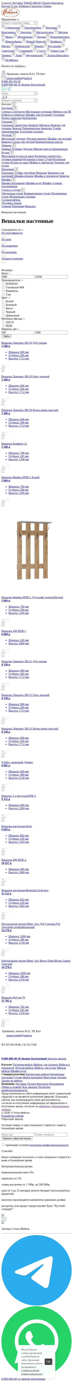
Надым (41, 36)
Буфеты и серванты (13, 114)
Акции (17, 203)
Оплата (46, 2)
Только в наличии (12, 258)
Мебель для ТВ (62, 111)
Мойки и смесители (41, 162)
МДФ (9, 325)
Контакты (57, 2)
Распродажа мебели (37, 1074)
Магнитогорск (44, 32)
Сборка (47, 6)
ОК (48, 1361)
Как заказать (30, 1087)
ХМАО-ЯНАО (32, 2)
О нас (14, 6)
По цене (6, 239)
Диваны (6, 145)
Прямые (6, 148)
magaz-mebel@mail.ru (19, 78)
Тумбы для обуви (25, 172)
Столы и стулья (11, 189)
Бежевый (11, 304)
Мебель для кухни (45, 1067)
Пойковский (22, 46)
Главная (6, 2)
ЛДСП (10, 322)
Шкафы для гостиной (39, 114)
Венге (9, 308)
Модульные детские (13, 138)
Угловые (17, 148)
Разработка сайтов (12, 1115)
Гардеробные (9, 186)
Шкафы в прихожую (46, 176)
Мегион (63, 32)
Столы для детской (23, 141)
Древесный (12, 315)
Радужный (54, 46)
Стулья (48, 159)
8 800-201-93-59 (10, 81)
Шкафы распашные (13, 183)
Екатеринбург (33, 27)
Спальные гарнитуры (14, 125)
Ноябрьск (56, 41)
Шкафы (6, 179)
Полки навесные (11, 118)
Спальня (6, 121)
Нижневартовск (60, 36)
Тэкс (8, 294)
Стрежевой (25, 50)
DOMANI (12, 283)
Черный (10, 311)
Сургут (41, 50)
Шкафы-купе (33, 183)
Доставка (17, 2)
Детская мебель (24, 1067)
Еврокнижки (60, 148)
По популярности (12, 232)
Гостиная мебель (23, 1064)
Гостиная (7, 108)
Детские (28, 148)
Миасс (9, 36)
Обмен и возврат (11, 1087)
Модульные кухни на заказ (17, 156)
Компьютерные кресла (49, 141)
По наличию (9, 252)
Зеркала (16, 128)
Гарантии (36, 6)
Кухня (5, 152)
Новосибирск (13, 41)
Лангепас (25, 32)
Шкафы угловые (52, 183)
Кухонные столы (33, 159)
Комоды (6, 141)
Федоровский (34, 55)
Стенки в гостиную (13, 111)
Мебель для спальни (45, 1064)
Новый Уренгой (36, 41)
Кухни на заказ (20, 162)
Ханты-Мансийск (58, 55)
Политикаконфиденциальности (25, 1089)
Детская (6, 135)
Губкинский (13, 27)
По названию (9, 245)
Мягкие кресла (42, 148)
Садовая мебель (10, 199)
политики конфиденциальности (49, 1145)
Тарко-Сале (57, 50)
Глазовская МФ (15, 287)
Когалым (51, 27)
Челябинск (11, 60)
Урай (18, 55)
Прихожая (7, 169)
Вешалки (41, 172)
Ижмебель (12, 290)
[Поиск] (1, 96)
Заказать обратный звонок (17, 1138)
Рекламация (56, 1083)
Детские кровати (36, 138)
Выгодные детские (55, 1077)
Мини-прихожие (33, 1077)
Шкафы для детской (59, 138)
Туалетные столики (31, 131)
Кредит (5, 6)
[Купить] (2, 370)
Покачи (39, 46)
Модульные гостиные (39, 111)
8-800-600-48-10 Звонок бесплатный (23, 84)
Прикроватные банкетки (37, 128)
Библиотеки (29, 118)
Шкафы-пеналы (23, 176)
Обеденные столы (12, 193)
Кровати (33, 125)
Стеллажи (58, 114)
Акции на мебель (11, 1080)
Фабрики (24, 6)
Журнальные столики (22, 196)
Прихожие (7, 172)
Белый (9, 301)
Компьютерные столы (37, 193)
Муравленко (25, 36)
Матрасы (44, 125)
